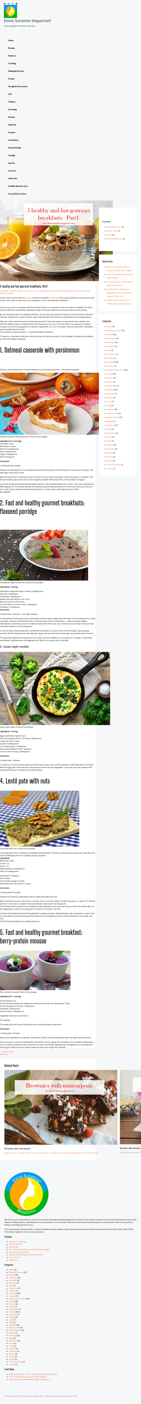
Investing (12, 109)
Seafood (110, 445)
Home (11, 40)
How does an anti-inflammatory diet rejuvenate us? (30, 1379)
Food (79, 291)
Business (12, 55)
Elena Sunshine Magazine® (27, 21)
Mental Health (14, 147)
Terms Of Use (14, 1257)
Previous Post (7, 1051)
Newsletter (13, 140)
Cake (109, 350)
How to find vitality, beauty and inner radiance (28, 1377)
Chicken (110, 358)
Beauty (11, 48)
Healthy (11, 155)
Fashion (11, 101)
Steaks (109, 460)
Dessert (59, 1153)
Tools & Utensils (113, 464)
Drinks (11, 78)
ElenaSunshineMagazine (66, 291)
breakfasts (53, 298)
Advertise (12, 178)
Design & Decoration (18, 86)
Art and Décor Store (17, 193)
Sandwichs (111, 433)
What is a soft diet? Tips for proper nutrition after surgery (33, 1374)
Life (10, 94)
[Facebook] (13, 4)
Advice (109, 326)
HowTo (11, 163)
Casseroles (111, 354)
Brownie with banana (130, 1148)
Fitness (110, 382)
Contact (11, 132)
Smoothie (111, 449)
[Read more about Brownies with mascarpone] (60, 1144)
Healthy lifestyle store (18, 186)
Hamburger (112, 386)
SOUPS (110, 457)
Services (12, 170)
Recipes (10, 293)
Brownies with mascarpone (17, 1148)
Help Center (14, 1247)
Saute (109, 441)
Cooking (12, 63)
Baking (38, 1153)
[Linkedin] (9, 4)
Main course (112, 413)
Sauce (109, 437)
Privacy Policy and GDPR (19, 1252)
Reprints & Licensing (17, 1241)
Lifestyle (110, 409)
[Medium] (17, 4)
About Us (12, 124)
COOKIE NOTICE (15, 1244)
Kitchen (110, 397)
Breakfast (43, 291)
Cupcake (110, 366)
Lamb (109, 401)
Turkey (110, 468)
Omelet (110, 421)
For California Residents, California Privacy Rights (29, 1249)
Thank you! (13, 1260)
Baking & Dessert (16, 71)
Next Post (5, 1054)
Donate (11, 117)
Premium (110, 425)
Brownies (45, 1153)
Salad (109, 429)
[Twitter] (5, 4)
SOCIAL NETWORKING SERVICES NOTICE (26, 1255)
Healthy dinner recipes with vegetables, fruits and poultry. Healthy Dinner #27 (119, 292)
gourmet (86, 291)
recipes (29, 298)
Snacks (110, 453)
